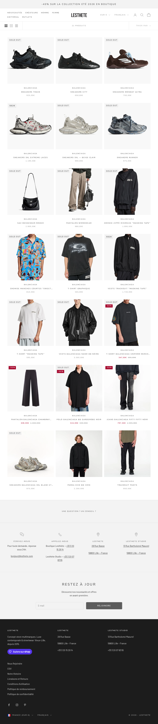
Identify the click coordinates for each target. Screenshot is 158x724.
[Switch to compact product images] (16, 26)
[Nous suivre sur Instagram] (17, 704)
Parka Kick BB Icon (79, 485)
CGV (9, 668)
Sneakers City (79, 92)
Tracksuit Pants (127, 485)
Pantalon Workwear (79, 223)
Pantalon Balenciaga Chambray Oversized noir (30, 419)
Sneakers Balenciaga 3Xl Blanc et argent (31, 485)
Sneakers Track (30, 92)
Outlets (27, 17)
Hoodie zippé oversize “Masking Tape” (127, 223)
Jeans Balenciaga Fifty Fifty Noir (127, 419)
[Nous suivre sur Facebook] (8, 704)
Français (120, 15)
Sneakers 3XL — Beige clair (79, 157)
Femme (56, 13)
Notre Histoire (14, 673)
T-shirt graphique (79, 288)
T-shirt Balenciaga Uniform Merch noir (127, 354)
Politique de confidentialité (20, 694)
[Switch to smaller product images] (11, 26)
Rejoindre (104, 605)
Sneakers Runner (127, 157)
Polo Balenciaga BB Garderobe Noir (79, 419)
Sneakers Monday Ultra (127, 92)
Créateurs (31, 13)
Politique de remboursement (21, 689)
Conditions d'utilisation (18, 684)
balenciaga (30, 88)
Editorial (13, 17)
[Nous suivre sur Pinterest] (25, 704)
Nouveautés (14, 13)
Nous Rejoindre (14, 663)
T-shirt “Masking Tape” (31, 354)
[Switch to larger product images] (6, 26)
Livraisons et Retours (17, 679)
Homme (45, 13)
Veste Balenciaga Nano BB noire (79, 354)
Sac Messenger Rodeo (30, 223)
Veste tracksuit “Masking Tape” (127, 288)
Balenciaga (79, 481)
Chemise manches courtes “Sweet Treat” (30, 288)
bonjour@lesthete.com (22, 556)
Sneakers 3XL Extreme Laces (30, 157)
